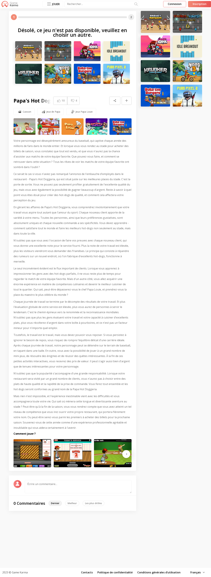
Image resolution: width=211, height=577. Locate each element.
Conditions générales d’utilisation (159, 572)
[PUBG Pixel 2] (116, 74)
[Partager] (114, 101)
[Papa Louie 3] (97, 126)
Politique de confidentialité (115, 572)
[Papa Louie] (72, 126)
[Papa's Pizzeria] (25, 126)
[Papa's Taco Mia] (49, 126)
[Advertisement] (105, 539)
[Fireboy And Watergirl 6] (58, 51)
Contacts (87, 572)
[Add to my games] (127, 101)
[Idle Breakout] (116, 51)
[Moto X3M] (58, 74)
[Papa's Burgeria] (87, 74)
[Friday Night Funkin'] (87, 51)
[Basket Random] (28, 51)
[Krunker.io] (28, 74)
